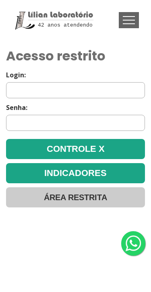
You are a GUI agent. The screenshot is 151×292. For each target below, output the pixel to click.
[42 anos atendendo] (52, 11)
